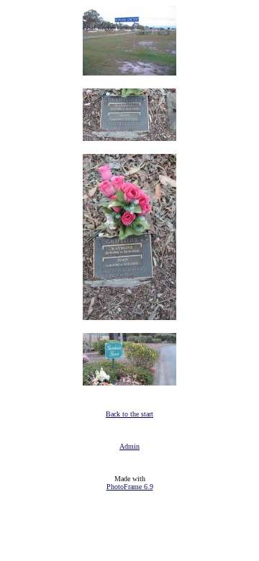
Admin (129, 446)
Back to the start (129, 414)
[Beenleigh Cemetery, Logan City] (129, 71)
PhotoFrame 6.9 (129, 487)
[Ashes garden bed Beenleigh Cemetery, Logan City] (129, 381)
